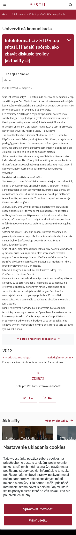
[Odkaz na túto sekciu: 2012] (14, 350)
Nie (50, 398)
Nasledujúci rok (59, 357)
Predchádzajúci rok (19, 357)
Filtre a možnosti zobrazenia (37, 338)
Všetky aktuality (56, 420)
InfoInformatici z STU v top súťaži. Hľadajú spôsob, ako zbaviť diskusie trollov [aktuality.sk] (32, 50)
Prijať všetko (38, 520)
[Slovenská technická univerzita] (37, 4)
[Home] (3, 14)
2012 (7, 79)
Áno (31, 398)
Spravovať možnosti (38, 509)
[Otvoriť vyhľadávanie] (70, 4)
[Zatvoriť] (5, 4)
